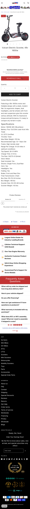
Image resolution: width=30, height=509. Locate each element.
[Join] (25, 451)
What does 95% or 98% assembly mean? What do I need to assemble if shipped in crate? (14, 319)
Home (2, 12)
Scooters (4, 354)
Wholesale (5, 422)
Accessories (5, 372)
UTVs (3, 352)
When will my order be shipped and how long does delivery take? (14, 287)
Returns (4, 401)
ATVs (3, 349)
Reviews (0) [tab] (8, 199)
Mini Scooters (6, 357)
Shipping (4, 392)
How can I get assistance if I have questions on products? (13, 304)
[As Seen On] (15, 467)
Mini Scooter (6, 12)
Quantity (4, 84)
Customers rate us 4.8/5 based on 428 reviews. (15, 328)
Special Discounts (7, 395)
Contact (4, 389)
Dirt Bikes (4, 346)
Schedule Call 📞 (15, 78)
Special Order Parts (8, 375)
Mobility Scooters (7, 363)
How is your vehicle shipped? (12, 293)
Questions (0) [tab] (22, 199)
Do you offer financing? (10, 298)
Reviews (4, 398)
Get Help (4, 404)
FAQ (2, 386)
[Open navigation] (2, 3)
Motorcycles (5, 360)
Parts (3, 369)
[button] (15, 28)
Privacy (3, 419)
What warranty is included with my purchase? (14, 311)
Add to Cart (15, 94)
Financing (4, 416)
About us (4, 384)
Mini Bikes (4, 343)
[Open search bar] (24, 3)
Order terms (5, 407)
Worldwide (5, 413)
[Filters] (2, 203)
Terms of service (7, 410)
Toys (2, 366)
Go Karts (4, 340)
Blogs (3, 424)
